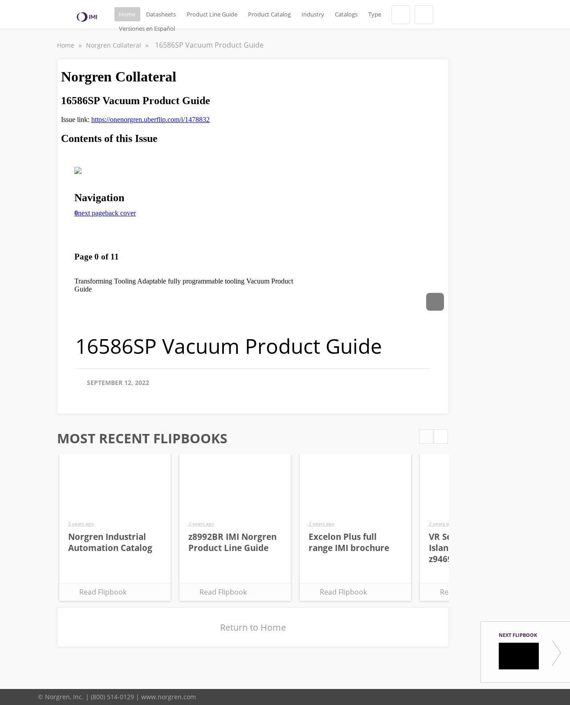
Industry (312, 14)
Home (127, 14)
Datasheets (161, 14)
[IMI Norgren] (87, 17)
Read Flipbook (102, 592)
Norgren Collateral (114, 45)
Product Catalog (269, 14)
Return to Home (253, 627)
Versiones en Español (147, 28)
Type (374, 14)
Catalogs (346, 14)
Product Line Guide (212, 14)
